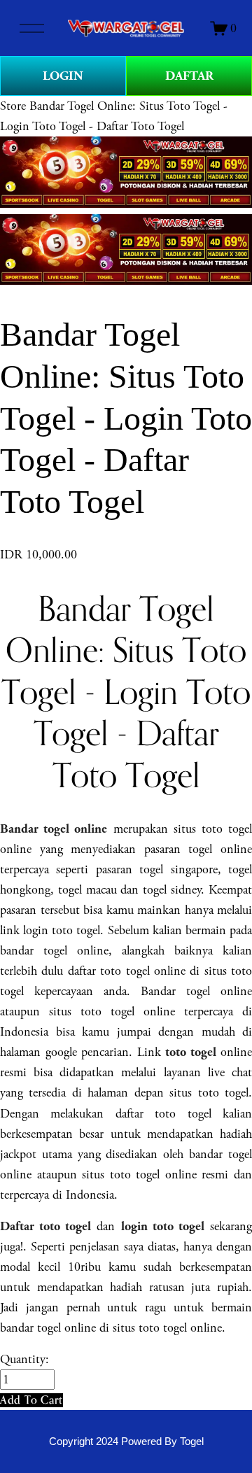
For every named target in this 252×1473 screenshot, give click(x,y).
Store (13, 106)
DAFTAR (189, 76)
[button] (31, 1400)
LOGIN (63, 76)
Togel (192, 1441)
